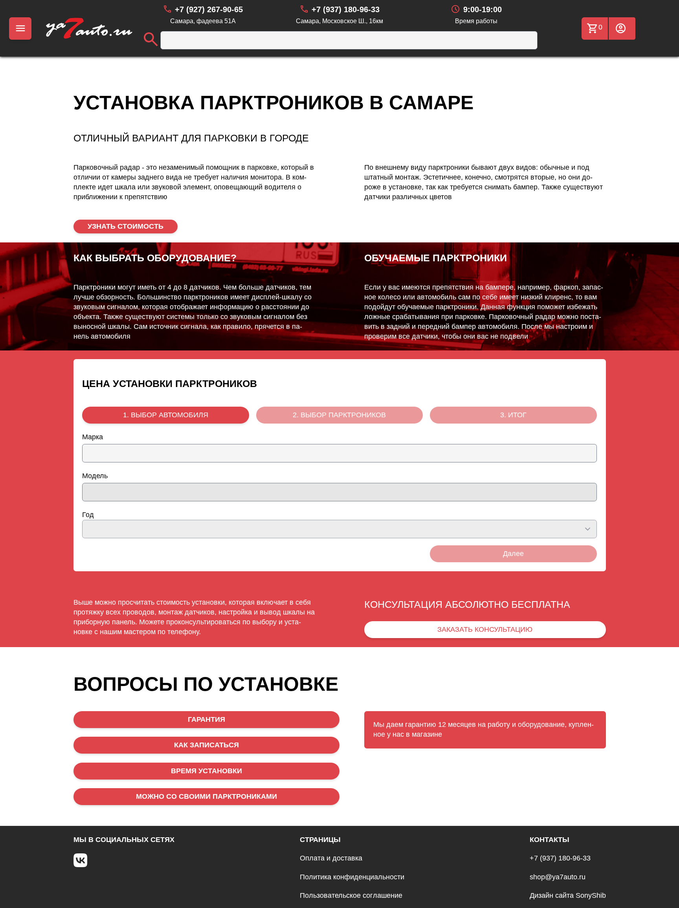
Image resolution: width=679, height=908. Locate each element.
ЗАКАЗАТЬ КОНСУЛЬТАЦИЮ (484, 629)
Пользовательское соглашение (351, 895)
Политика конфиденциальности (352, 877)
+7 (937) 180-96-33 (560, 858)
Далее (513, 554)
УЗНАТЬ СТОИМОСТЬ (125, 226)
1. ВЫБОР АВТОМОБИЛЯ (165, 415)
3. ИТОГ (513, 415)
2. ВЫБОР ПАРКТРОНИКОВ (339, 415)
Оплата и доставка (331, 858)
